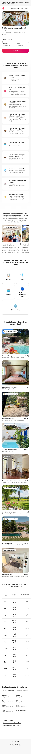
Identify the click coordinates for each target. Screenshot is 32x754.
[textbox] (8, 46)
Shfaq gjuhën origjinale (9, 3)
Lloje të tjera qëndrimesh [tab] (23, 690)
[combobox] (15, 40)
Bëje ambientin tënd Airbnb (19, 8)
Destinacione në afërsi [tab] (8, 690)
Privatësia (12, 746)
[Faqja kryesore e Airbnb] (3, 8)
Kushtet (19, 746)
